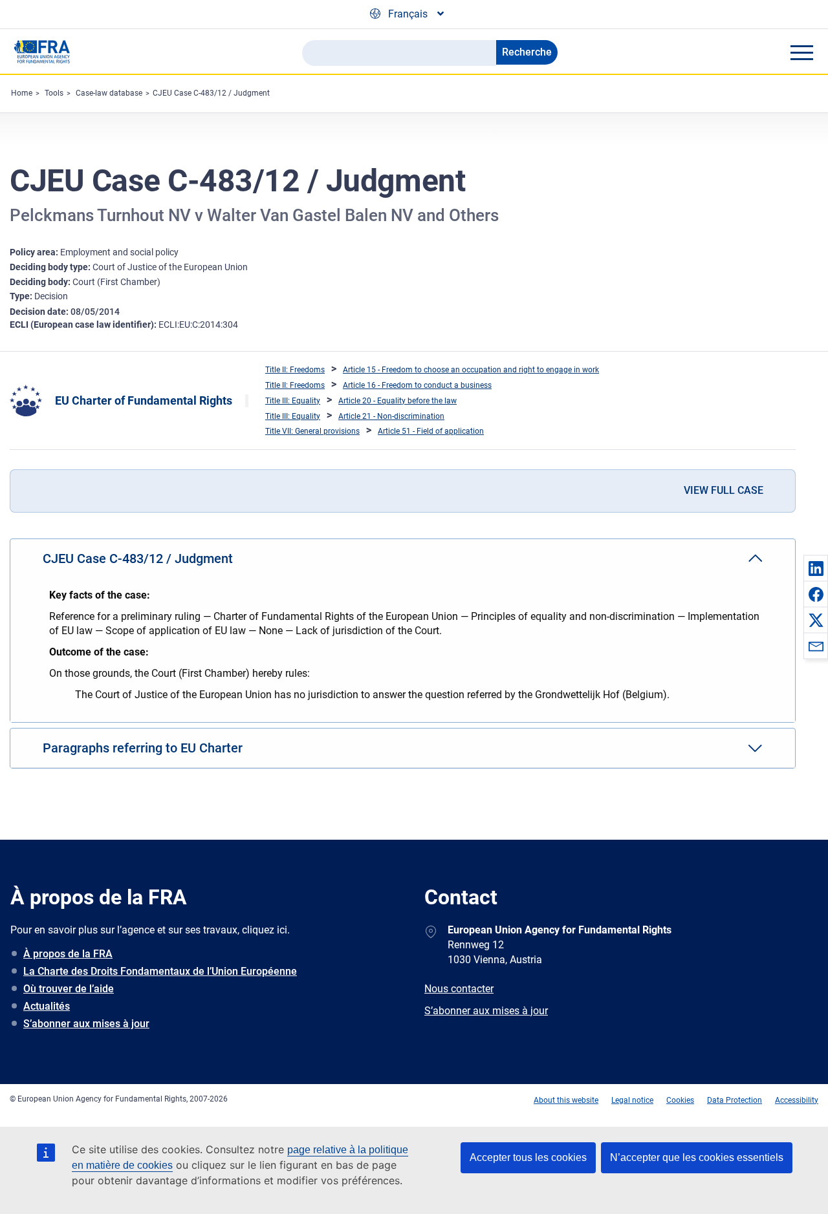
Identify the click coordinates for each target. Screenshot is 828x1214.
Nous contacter (459, 989)
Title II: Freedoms (295, 369)
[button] (815, 568)
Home (21, 93)
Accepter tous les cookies (528, 1157)
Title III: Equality (292, 400)
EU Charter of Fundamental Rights (143, 400)
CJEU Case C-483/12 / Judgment (211, 93)
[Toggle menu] (801, 52)
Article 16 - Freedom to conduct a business (417, 385)
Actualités (46, 1006)
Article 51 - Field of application (431, 431)
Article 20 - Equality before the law (397, 400)
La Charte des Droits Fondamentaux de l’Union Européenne (160, 971)
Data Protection (734, 1100)
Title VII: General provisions (312, 431)
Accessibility (796, 1100)
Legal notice (632, 1100)
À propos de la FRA (68, 954)
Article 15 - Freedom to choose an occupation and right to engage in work (471, 369)
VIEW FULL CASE (723, 490)
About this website (566, 1100)
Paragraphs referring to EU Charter (143, 748)
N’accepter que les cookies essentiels (696, 1157)
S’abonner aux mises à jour (86, 1023)
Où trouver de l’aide (68, 989)
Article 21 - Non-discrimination (391, 416)
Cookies (680, 1100)
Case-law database (109, 93)
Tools (54, 93)
